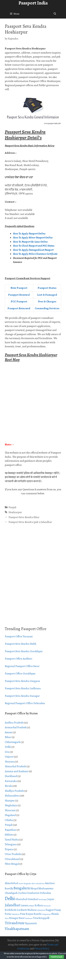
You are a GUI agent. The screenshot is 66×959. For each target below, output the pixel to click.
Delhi (8, 747)
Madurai (32, 910)
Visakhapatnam (17, 928)
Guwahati (33, 899)
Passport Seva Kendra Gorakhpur (24, 651)
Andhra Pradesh (14, 722)
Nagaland (10, 815)
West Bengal (12, 864)
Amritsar (50, 883)
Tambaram (29, 918)
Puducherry (16, 914)
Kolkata (39, 905)
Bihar (8, 737)
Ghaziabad (21, 899)
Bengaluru (21, 888)
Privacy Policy (41, 948)
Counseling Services (47, 308)
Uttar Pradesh (13, 854)
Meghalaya (11, 805)
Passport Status (47, 288)
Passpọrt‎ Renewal (19, 295)
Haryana (10, 761)
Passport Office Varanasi (19, 636)
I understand (56, 956)
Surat (22, 918)
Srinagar (13, 918)
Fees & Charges (47, 301)
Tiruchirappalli (41, 918)
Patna (8, 914)
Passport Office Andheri (18, 658)
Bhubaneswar (46, 888)
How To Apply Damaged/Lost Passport (33, 250)
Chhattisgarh (12, 742)
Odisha (9, 820)
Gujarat (9, 756)
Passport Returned (19, 308)
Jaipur (50, 899)
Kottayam (47, 906)
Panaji (57, 910)
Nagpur (50, 910)
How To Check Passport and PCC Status (34, 246)
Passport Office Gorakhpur (20, 673)
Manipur (10, 800)
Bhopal (34, 888)
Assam (8, 732)
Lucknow (22, 910)
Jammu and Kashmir (17, 771)
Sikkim (9, 834)
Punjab (12, 507)
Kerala (8, 786)
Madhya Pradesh (14, 791)
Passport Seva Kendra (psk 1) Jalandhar (30, 522)
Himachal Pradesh (15, 766)
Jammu (24, 905)
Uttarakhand (12, 859)
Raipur (29, 914)
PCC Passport (19, 301)
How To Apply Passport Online (29, 233)
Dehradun (45, 893)
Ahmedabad (11, 883)
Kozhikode (11, 910)
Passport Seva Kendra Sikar (23, 517)
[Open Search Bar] (55, 14)
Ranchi (37, 914)
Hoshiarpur (15, 512)
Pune (22, 914)
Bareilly (9, 888)
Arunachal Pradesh (16, 727)
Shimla (55, 914)
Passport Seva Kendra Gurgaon (22, 681)
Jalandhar (12, 905)
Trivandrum (14, 922)
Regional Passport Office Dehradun (25, 703)
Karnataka (11, 781)
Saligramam (46, 914)
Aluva (34, 883)
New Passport (19, 288)
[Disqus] (33, 579)
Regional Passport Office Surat (22, 666)
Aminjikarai (40, 883)
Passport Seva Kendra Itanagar (22, 696)
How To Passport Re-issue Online (30, 242)
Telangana (10, 844)
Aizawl (20, 883)
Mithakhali (41, 910)
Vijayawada (31, 923)
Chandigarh (11, 893)
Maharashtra (12, 795)
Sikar (7, 918)
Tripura (9, 849)
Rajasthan (10, 830)
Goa (7, 752)
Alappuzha (27, 883)
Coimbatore (33, 893)
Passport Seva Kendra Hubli (20, 644)
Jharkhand (11, 776)
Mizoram (10, 810)
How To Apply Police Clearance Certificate (35, 254)
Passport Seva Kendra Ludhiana (23, 688)
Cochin (22, 893)
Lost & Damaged (47, 295)
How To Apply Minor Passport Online (33, 237)
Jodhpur (31, 906)
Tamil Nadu (11, 839)
